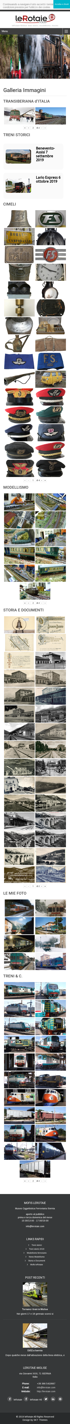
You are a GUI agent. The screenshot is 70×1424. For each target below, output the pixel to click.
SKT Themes (41, 1420)
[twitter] (45, 1399)
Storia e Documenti (36, 1261)
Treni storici (37, 1245)
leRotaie (29, 1416)
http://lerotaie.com (46, 1391)
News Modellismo (37, 1257)
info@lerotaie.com (46, 1387)
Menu (5, 31)
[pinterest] (60, 1399)
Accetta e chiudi (62, 4)
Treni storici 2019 (36, 1249)
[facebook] (9, 1399)
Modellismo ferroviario (37, 1253)
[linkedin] (53, 1399)
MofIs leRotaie (36, 1264)
